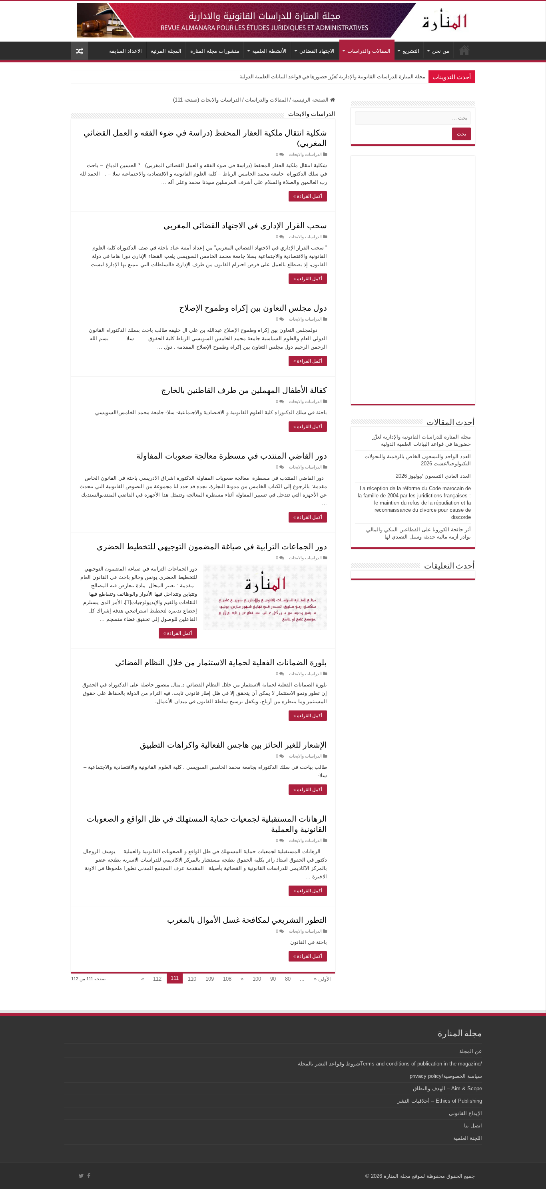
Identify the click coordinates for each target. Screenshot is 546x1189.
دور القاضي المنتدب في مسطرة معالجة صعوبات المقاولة (231, 455)
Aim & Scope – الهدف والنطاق (447, 1088)
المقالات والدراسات (369, 51)
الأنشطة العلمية (269, 51)
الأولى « (322, 979)
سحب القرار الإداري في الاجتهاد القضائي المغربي (245, 225)
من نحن (440, 51)
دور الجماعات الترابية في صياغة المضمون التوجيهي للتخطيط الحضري (212, 546)
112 (157, 979)
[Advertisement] (413, 280)
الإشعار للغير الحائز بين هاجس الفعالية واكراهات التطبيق (233, 744)
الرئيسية (464, 50)
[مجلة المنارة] (273, 18)
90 (273, 979)
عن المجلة (470, 1051)
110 (192, 979)
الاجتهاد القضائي (317, 51)
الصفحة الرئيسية (311, 100)
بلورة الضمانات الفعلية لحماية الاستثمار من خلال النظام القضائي (221, 662)
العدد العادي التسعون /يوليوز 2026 (433, 476)
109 (209, 979)
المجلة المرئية (166, 51)
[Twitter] (81, 1176)
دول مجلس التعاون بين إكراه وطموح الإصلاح (253, 307)
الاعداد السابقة (125, 51)
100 (257, 979)
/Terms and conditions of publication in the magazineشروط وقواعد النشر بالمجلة (390, 1064)
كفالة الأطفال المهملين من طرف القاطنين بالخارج (244, 390)
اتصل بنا (473, 1126)
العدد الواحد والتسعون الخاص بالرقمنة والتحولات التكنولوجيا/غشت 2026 (347, 77)
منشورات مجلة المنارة (214, 51)
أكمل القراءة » (307, 196)
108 (227, 979)
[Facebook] (88, 1176)
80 (288, 979)
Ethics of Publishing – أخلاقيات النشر (439, 1101)
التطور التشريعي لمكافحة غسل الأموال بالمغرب (247, 919)
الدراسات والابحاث (305, 154)
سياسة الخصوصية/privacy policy (446, 1076)
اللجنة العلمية (467, 1138)
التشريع (411, 51)
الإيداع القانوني (465, 1113)
